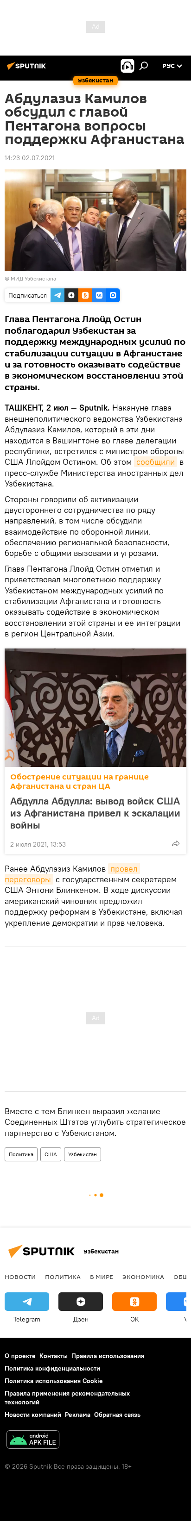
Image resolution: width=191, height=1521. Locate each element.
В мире (101, 1276)
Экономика (143, 1276)
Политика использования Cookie (54, 1381)
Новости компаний (33, 1414)
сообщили (155, 461)
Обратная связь (117, 1414)
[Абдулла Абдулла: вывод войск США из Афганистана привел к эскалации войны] (95, 707)
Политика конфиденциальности (52, 1368)
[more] (175, 843)
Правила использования (107, 1356)
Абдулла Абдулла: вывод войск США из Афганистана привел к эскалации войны (95, 813)
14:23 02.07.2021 (30, 158)
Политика (21, 1154)
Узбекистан (82, 1154)
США (51, 1154)
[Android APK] (32, 1440)
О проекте (20, 1356)
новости (20, 1276)
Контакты (53, 1356)
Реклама (77, 1414)
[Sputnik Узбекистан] (28, 69)
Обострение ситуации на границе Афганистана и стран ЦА (79, 781)
